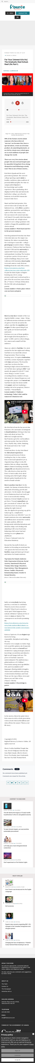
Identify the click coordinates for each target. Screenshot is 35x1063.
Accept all (17, 1060)
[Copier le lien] (23, 782)
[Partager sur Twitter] (15, 782)
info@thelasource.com (8, 1017)
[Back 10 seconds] (12, 103)
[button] (10, 13)
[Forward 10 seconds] (22, 103)
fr (18, 17)
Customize (17, 1055)
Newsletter (23, 13)
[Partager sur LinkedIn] (19, 782)
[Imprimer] (26, 782)
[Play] (17, 103)
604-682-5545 (6, 1012)
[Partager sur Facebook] (8, 782)
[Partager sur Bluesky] (12, 782)
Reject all (17, 1050)
